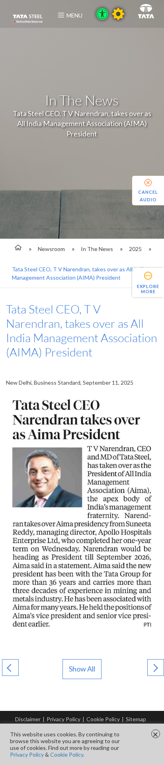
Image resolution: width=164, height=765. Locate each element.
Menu (74, 15)
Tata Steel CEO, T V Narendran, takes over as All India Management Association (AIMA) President (79, 273)
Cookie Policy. (67, 754)
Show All (82, 668)
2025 (135, 248)
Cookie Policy (103, 719)
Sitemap (136, 719)
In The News (97, 248)
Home (17, 249)
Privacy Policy (63, 719)
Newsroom (51, 248)
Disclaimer (28, 719)
